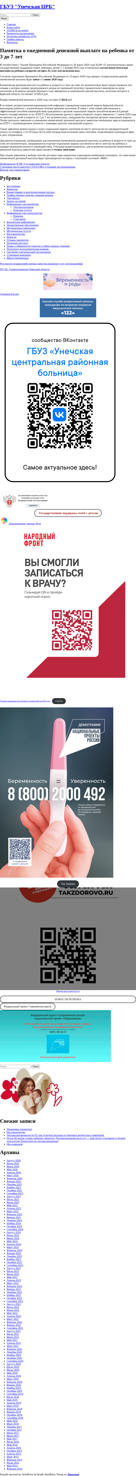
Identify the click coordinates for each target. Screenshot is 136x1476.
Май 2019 (12, 1400)
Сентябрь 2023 (15, 1265)
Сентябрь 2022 (15, 1301)
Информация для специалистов (24, 213)
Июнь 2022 (13, 1310)
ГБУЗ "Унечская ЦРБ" (27, 6)
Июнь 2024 (13, 1238)
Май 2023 (12, 1277)
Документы (13, 198)
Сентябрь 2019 (15, 1394)
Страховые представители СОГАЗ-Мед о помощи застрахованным (37, 166)
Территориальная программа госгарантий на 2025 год (25, 701)
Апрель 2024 (14, 1244)
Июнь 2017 (13, 1435)
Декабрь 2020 (14, 1352)
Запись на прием (16, 201)
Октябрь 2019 (14, 1391)
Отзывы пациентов (18, 240)
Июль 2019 (13, 1397)
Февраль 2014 (14, 1468)
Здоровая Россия (9, 294)
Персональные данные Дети (24, 523)
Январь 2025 (14, 1217)
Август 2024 (14, 1232)
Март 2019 (13, 1405)
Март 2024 (13, 1247)
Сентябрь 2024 (15, 1229)
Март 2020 (13, 1379)
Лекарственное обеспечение (23, 225)
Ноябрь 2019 (14, 1388)
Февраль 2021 (14, 1349)
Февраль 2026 (14, 1178)
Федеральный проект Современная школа (27, 1006)
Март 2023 (13, 1283)
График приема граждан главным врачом (30, 195)
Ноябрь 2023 (14, 1259)
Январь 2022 (14, 1325)
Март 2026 (13, 1175)
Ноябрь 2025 (14, 1187)
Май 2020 (12, 1373)
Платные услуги (22, 210)
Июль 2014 (13, 1462)
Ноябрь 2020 (14, 1355)
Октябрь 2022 (14, 1298)
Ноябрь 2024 (14, 1223)
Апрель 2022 (14, 1316)
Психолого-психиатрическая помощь (28, 249)
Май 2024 (12, 1241)
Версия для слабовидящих (15, 169)
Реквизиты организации (20, 33)
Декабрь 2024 (14, 1220)
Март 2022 (13, 1319)
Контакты (12, 42)
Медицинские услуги (19, 231)
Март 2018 (13, 1423)
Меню (4, 18)
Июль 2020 (13, 1367)
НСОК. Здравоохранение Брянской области (25, 269)
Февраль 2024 (14, 1250)
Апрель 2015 (14, 1453)
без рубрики (13, 186)
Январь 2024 (14, 1253)
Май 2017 (12, 1438)
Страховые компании (19, 255)
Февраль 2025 (14, 1214)
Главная (11, 24)
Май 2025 (12, 1205)
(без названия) (15, 1144)
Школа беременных (18, 258)
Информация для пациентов (23, 204)
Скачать (59, 701)
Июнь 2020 (13, 1370)
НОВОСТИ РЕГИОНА (68, 999)
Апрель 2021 (14, 1343)
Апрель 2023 (14, 1280)
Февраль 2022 (14, 1322)
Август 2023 (14, 1268)
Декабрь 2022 (14, 1292)
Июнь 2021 (13, 1337)
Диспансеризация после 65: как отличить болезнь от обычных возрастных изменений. (56, 1135)
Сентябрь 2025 (15, 1193)
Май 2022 (12, 1313)
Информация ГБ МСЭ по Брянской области (24, 163)
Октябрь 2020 (14, 1358)
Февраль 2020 (14, 1382)
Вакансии (12, 189)
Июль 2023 (13, 1271)
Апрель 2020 (14, 1376)
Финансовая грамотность (68, 991)
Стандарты (19, 219)
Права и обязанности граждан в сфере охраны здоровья (38, 246)
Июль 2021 (13, 1334)
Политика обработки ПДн (21, 36)
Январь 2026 (14, 1181)
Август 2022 (14, 1304)
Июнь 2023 (13, 1274)
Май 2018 (12, 1420)
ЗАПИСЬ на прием (17, 30)
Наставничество (16, 234)
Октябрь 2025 (14, 1190)
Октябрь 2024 (14, 1226)
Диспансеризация (23, 207)
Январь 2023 (14, 1289)
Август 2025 (14, 1196)
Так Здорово (68, 883)
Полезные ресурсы (17, 243)
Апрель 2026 (14, 1172)
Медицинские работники (21, 228)
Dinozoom (73, 1474)
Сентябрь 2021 (15, 1328)
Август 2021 (14, 1331)
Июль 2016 (13, 1441)
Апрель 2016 (14, 1447)
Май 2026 (12, 1169)
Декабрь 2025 (14, 1184)
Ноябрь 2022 (14, 1295)
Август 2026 (14, 1160)
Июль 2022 (13, 1307)
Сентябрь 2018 (15, 1417)
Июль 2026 (13, 1163)
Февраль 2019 (14, 1408)
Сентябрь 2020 (15, 1361)
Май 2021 (12, 1340)
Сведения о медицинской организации (29, 252)
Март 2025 (13, 1211)
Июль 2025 (13, 1199)
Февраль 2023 (14, 1286)
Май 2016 (12, 1444)
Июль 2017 (13, 1432)
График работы (15, 39)
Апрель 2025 (14, 1208)
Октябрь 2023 (14, 1262)
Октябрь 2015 (14, 1450)
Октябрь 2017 (14, 1429)
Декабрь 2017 (14, 1426)
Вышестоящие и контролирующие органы (31, 192)
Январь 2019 (14, 1411)
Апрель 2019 (14, 1403)
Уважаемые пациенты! (19, 1129)
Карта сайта (13, 27)
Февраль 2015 (14, 1459)
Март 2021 (13, 1346)
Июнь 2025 (13, 1202)
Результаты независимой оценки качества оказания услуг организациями (41, 263)
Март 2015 (13, 1456)
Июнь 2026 (13, 1166)
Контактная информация (21, 222)
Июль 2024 (13, 1235)
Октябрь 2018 (14, 1414)
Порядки (18, 216)
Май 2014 (12, 1465)
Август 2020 (14, 1364)
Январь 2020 (14, 1385)
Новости (11, 237)
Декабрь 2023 (14, 1256)
